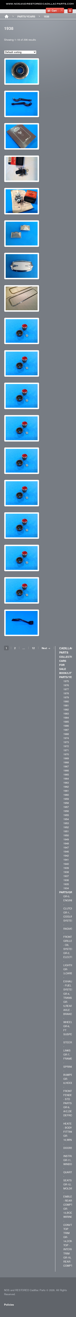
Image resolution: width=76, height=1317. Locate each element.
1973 (66, 742)
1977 (66, 689)
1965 (66, 774)
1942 (66, 855)
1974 (66, 738)
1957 (66, 807)
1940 (66, 864)
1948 (66, 843)
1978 (66, 693)
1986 (66, 725)
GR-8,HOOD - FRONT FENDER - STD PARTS (68, 1091)
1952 (66, 827)
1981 (66, 705)
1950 (66, 835)
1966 (66, 770)
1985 (66, 721)
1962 (66, 786)
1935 (66, 884)
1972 (66, 746)
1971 (66, 750)
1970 (66, 754)
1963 (66, 782)
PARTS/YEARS (26, 16)
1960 (66, 795)
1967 (66, 766)
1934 (66, 888)
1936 (66, 880)
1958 (66, 803)
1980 (66, 701)
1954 (66, 819)
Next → (46, 648)
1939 (66, 868)
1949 (66, 839)
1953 (66, 823)
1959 (66, 799)
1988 (66, 734)
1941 (66, 859)
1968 (66, 762)
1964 (66, 778)
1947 (66, 847)
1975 (66, 681)
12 (33, 648)
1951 (66, 831)
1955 (66, 815)
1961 (66, 791)
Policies (9, 1304)
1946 (66, 851)
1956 (66, 811)
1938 (66, 872)
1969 (66, 758)
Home (6, 16)
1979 (66, 697)
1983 (66, 713)
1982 (66, 709)
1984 (66, 717)
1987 (66, 730)
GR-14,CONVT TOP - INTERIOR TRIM (69, 1245)
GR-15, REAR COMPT (67, 1261)
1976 (66, 685)
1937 (66, 876)
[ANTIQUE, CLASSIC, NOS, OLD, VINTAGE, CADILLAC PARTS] (40, 3)
